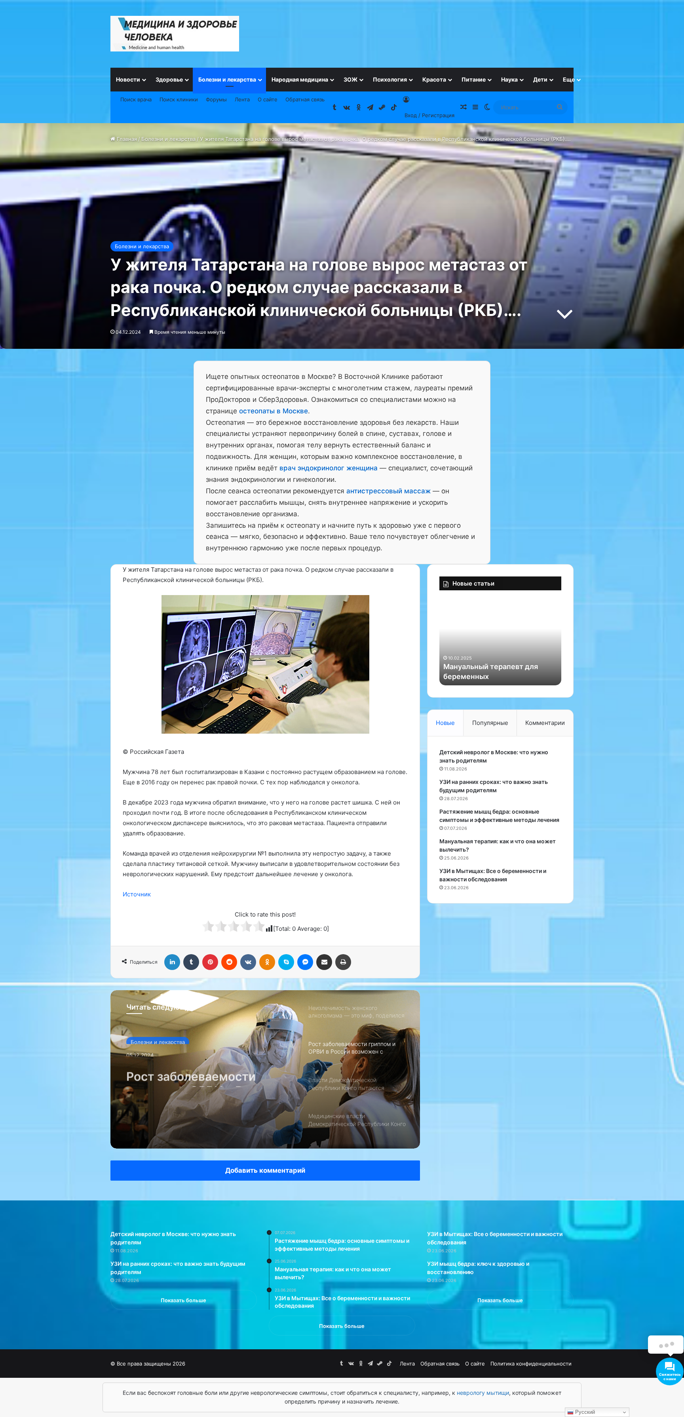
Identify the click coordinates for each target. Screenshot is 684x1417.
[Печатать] (343, 962)
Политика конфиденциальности (531, 1363)
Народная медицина (300, 79)
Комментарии (545, 723)
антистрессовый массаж (388, 491)
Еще (569, 79)
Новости (128, 79)
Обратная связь (305, 99)
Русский (584, 1412)
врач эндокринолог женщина (328, 468)
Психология (390, 79)
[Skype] (286, 962)
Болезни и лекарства (227, 79)
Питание (474, 79)
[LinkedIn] (172, 962)
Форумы (216, 99)
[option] (265, 1069)
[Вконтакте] (248, 962)
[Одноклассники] (267, 962)
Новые (445, 723)
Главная (126, 139)
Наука (509, 79)
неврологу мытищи (483, 1392)
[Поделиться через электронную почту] (324, 962)
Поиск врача (136, 99)
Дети (540, 79)
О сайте (267, 99)
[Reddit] (229, 962)
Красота (434, 79)
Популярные (490, 723)
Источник (137, 894)
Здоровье (169, 79)
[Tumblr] (191, 962)
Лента (242, 99)
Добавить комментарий (265, 1170)
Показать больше (183, 1300)
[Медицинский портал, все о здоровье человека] (174, 33)
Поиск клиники (179, 99)
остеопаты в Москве (273, 411)
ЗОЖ (350, 79)
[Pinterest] (210, 962)
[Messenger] (305, 962)
